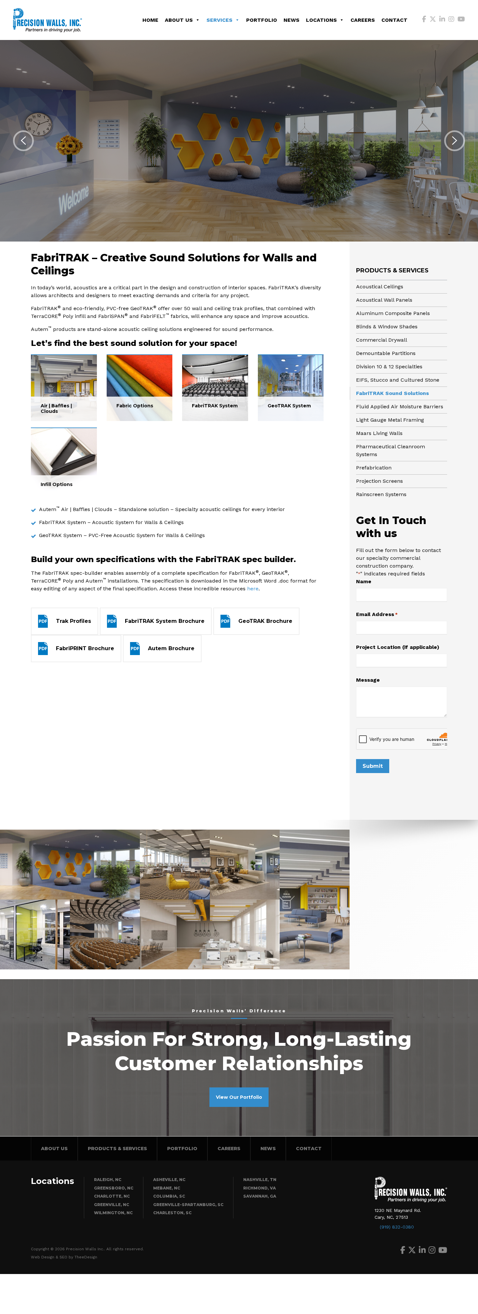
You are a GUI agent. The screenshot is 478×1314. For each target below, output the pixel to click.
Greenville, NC (111, 1204)
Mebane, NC (166, 1188)
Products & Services (392, 270)
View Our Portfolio (239, 1097)
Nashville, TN (259, 1179)
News (291, 20)
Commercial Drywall (381, 340)
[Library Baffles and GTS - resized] (315, 899)
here (253, 588)
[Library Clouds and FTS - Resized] (175, 865)
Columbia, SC (169, 1196)
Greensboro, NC (113, 1188)
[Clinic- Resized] (70, 865)
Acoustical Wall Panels (384, 300)
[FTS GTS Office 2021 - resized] (245, 865)
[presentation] (23, 140)
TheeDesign (85, 1257)
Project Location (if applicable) (397, 647)
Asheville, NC (169, 1179)
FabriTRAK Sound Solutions (392, 393)
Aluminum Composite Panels (393, 313)
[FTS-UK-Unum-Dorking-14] (35, 934)
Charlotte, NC (112, 1196)
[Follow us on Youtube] (461, 20)
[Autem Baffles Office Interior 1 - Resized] (210, 934)
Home (150, 20)
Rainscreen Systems (381, 494)
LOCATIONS (321, 20)
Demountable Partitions (386, 353)
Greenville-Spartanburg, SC (188, 1204)
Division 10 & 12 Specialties (389, 366)
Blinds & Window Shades (387, 326)
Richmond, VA (259, 1188)
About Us (179, 20)
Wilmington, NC (113, 1212)
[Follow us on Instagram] (451, 20)
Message (368, 680)
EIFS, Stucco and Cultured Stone (397, 380)
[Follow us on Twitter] (433, 20)
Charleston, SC (172, 1212)
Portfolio (261, 20)
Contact (394, 20)
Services (219, 20)
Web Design (42, 1257)
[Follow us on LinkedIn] (442, 20)
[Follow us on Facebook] (424, 20)
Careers (363, 20)
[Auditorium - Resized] (105, 934)
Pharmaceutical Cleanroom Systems (390, 450)
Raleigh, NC (107, 1179)
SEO (63, 1257)
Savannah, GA (259, 1196)
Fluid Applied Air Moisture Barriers (399, 406)
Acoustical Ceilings (379, 286)
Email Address (377, 614)
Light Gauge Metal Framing (390, 420)
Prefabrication (374, 468)
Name (363, 581)
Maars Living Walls (379, 433)
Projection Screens (379, 481)
